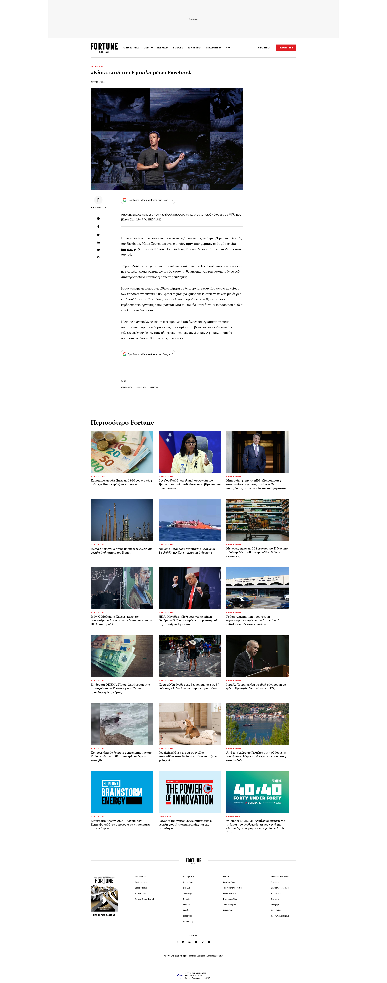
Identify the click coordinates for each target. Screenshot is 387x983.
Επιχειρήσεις (188, 882)
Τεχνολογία (187, 893)
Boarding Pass (229, 882)
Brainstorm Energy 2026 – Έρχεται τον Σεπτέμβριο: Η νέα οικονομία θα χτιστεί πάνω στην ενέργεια (120, 824)
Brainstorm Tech (229, 893)
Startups (186, 905)
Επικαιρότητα (188, 876)
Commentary (188, 921)
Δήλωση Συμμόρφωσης (281, 888)
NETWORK (178, 47)
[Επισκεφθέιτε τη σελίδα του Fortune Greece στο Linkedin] (189, 942)
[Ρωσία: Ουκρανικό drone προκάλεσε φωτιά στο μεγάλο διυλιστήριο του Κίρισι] (122, 520)
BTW (221, 956)
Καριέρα (186, 910)
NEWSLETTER (286, 47)
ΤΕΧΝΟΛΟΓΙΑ (97, 66)
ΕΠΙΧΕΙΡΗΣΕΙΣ (233, 817)
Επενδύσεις (188, 899)
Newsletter (275, 899)
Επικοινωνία (276, 893)
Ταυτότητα (275, 882)
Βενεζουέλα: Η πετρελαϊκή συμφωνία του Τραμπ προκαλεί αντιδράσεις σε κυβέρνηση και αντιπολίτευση (190, 484)
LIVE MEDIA (162, 47)
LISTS (147, 47)
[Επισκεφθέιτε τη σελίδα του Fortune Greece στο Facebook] (177, 942)
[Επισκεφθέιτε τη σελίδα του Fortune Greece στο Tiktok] (202, 942)
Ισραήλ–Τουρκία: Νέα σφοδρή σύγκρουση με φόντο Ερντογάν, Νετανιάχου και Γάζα (256, 686)
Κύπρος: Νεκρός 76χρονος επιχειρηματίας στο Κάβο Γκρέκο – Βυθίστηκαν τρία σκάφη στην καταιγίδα (121, 756)
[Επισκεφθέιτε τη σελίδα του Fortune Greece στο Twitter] (183, 942)
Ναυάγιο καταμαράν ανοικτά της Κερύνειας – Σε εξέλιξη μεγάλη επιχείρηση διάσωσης (188, 551)
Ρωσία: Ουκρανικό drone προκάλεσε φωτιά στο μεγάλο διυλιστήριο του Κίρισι (122, 551)
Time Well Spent (229, 905)
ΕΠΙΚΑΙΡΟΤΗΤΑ (98, 476)
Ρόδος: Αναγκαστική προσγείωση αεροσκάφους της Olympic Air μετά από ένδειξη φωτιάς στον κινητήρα (252, 620)
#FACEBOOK (141, 387)
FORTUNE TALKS (131, 47)
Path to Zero (228, 910)
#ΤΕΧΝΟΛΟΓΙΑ (127, 387)
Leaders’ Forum (141, 888)
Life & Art (186, 888)
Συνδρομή (275, 905)
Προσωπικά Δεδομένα (280, 916)
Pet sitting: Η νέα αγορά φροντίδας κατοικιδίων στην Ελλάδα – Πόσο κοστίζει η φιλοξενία (188, 756)
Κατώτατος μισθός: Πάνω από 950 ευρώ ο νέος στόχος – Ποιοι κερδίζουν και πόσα (121, 482)
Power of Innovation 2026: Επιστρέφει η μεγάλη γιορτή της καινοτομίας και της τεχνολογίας (185, 824)
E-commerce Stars (230, 899)
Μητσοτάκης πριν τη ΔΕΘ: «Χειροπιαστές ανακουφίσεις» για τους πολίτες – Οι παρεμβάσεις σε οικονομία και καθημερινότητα (257, 484)
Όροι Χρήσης (276, 910)
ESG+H (226, 876)
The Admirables (213, 47)
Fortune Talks (140, 893)
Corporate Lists (141, 876)
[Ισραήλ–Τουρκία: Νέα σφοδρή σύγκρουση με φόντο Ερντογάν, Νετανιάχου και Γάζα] (257, 656)
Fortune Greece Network (144, 899)
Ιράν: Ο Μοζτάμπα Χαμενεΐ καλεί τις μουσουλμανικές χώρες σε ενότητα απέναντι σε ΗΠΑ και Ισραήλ (121, 620)
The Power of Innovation (232, 888)
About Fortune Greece (279, 876)
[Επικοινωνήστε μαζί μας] (209, 942)
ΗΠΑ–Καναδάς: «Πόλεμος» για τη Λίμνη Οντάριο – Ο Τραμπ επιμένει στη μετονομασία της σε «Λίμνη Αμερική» (188, 620)
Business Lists (140, 882)
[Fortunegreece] (104, 52)
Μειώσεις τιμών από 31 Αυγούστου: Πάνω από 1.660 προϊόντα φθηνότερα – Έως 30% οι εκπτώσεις (257, 552)
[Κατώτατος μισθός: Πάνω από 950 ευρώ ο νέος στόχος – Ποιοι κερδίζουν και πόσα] (122, 452)
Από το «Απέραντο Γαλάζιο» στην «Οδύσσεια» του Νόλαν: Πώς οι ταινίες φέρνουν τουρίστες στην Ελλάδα (256, 756)
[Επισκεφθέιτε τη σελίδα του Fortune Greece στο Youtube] (196, 942)
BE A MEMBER (194, 47)
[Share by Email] (98, 250)
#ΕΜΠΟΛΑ (154, 387)
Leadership (187, 916)
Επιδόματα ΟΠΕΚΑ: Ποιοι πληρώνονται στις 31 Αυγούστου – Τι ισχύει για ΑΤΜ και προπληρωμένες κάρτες (120, 688)
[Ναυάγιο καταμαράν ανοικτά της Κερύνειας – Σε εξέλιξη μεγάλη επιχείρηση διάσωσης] (190, 520)
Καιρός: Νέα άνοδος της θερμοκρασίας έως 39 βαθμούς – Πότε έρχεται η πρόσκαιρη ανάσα (189, 686)
